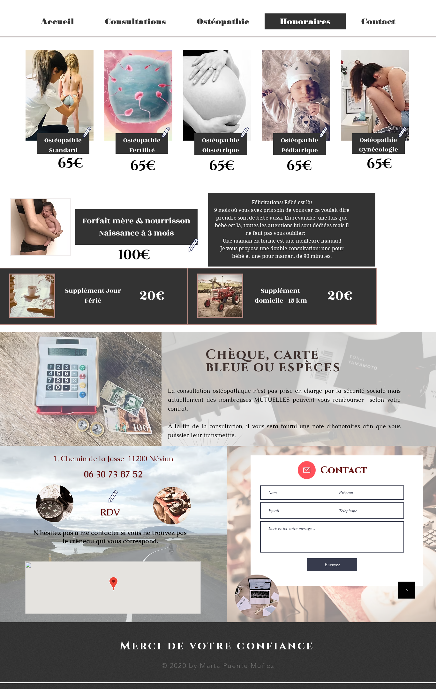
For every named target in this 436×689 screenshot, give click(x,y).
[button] (135, 21)
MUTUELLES (271, 399)
